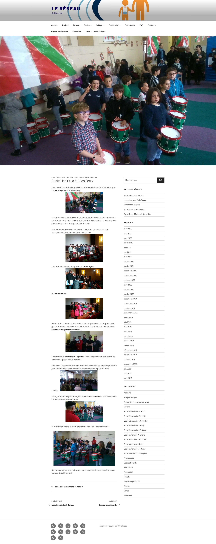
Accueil (54, 25)
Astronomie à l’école (132, 205)
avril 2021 (128, 257)
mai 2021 (127, 252)
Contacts (152, 25)
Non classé (128, 467)
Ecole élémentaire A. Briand (135, 411)
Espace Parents (130, 463)
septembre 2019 (130, 313)
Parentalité (113, 25)
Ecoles (87, 25)
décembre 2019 (130, 299)
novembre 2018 (130, 355)
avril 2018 (128, 378)
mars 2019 (128, 336)
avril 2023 (128, 229)
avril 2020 (128, 285)
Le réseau (66, 8)
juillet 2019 (128, 317)
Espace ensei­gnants (59, 31)
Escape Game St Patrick (134, 195)
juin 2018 (127, 369)
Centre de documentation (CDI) (136, 402)
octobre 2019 (129, 308)
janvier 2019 (129, 345)
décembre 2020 (130, 271)
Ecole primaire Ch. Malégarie (135, 453)
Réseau (76, 25)
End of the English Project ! (134, 209)
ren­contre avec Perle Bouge (135, 200)
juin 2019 (127, 322)
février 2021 (129, 261)
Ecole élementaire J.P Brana (135, 430)
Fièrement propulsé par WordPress (113, 526)
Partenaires (130, 25)
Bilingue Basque (130, 397)
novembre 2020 (130, 275)
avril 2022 (128, 238)
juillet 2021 (128, 243)
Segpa (126, 491)
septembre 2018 (130, 364)
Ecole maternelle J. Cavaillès (135, 439)
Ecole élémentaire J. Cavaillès (136, 421)
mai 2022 (128, 233)
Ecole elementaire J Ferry (83, 177)
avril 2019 (128, 331)
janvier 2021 (129, 266)
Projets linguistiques (132, 481)
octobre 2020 (129, 280)
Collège (99, 25)
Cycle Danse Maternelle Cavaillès (137, 214)
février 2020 (129, 289)
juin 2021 (127, 247)
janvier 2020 (129, 294)
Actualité (127, 393)
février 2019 (129, 341)
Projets (65, 25)
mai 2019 (128, 327)
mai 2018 (128, 373)
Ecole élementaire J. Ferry (69, 487)
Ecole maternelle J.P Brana (134, 449)
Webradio (128, 495)
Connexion (76, 31)
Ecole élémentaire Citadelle (135, 416)
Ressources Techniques (95, 31)
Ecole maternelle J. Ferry (133, 444)
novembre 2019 (130, 303)
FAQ (141, 25)
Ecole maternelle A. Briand (134, 435)
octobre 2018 (129, 359)
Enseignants (129, 458)
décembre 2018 (130, 350)
